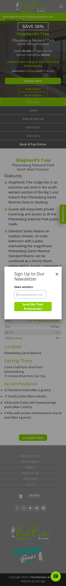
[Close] (57, 274)
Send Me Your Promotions (33, 306)
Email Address (23, 287)
